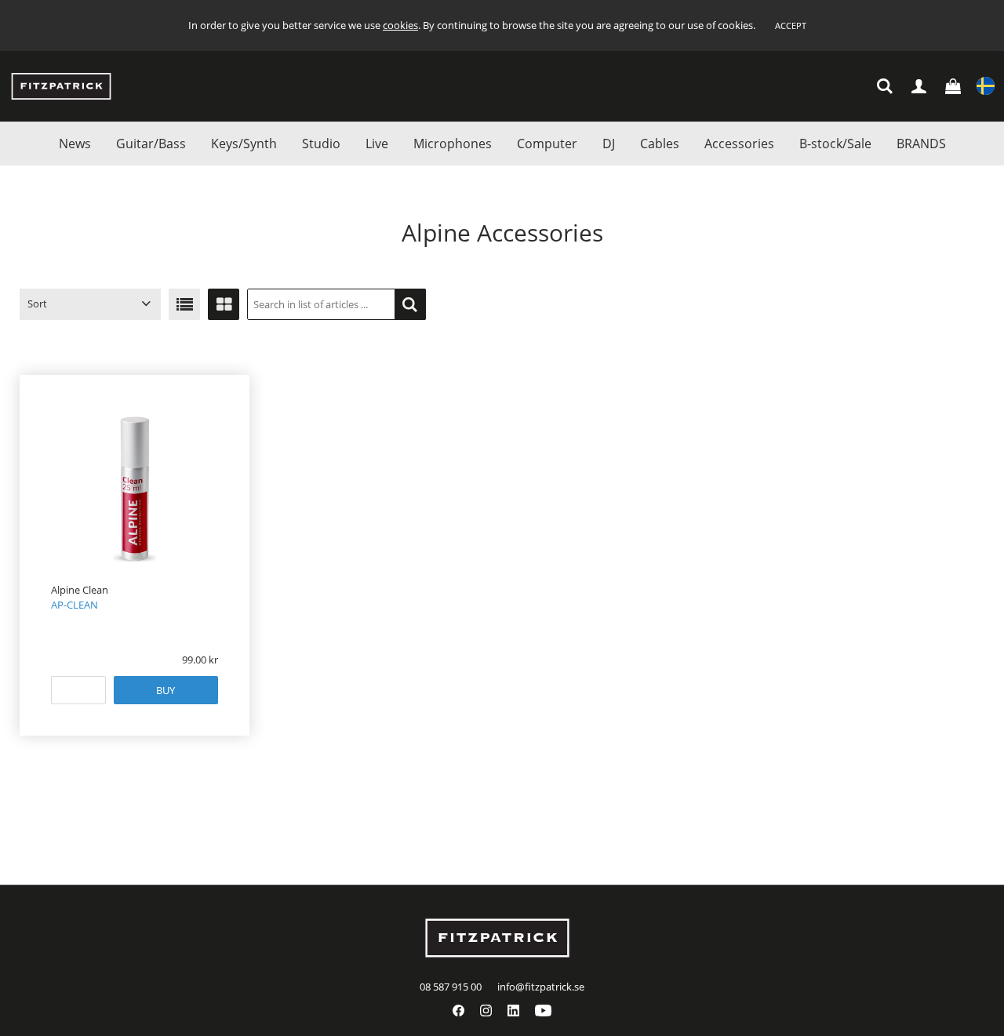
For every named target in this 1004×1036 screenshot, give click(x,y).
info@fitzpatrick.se (540, 987)
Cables (659, 143)
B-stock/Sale (835, 143)
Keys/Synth (244, 143)
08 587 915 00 (451, 987)
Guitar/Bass (151, 143)
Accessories (739, 143)
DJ (608, 143)
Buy (165, 690)
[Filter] (410, 304)
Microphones (452, 143)
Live (377, 143)
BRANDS (921, 143)
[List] (184, 304)
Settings (986, 86)
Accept (790, 25)
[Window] (223, 304)
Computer (547, 143)
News (75, 143)
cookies (400, 25)
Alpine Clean (79, 590)
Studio (321, 143)
